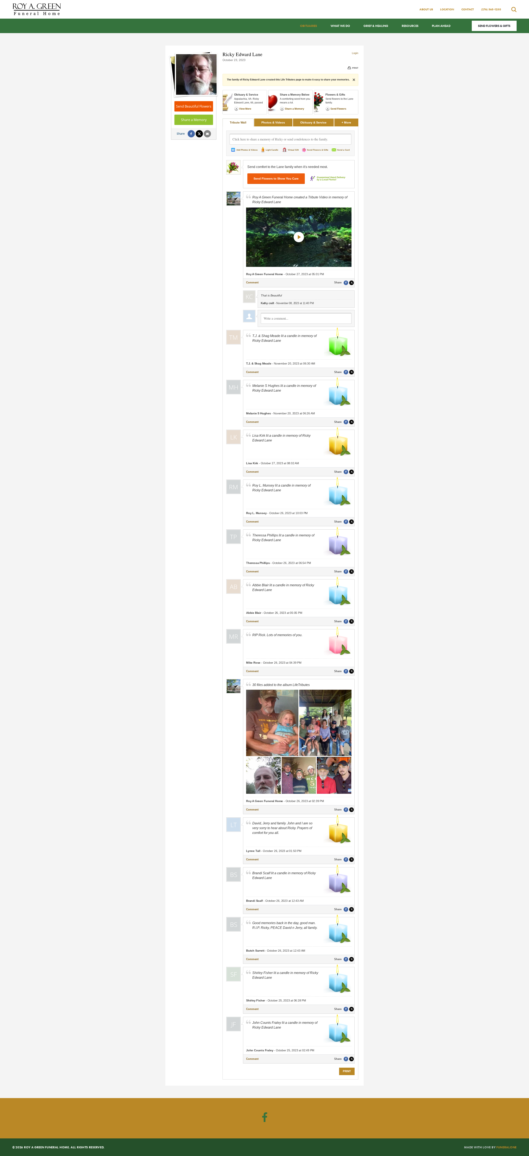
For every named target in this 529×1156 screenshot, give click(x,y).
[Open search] (514, 9)
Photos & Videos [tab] (273, 122)
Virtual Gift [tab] (293, 150)
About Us (426, 9)
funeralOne (506, 1147)
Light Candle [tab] (272, 150)
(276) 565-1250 (491, 9)
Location (447, 9)
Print (347, 1071)
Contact (467, 9)
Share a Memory (194, 120)
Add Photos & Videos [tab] (247, 150)
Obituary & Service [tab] (313, 122)
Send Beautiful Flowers (193, 106)
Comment (252, 282)
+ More (350, 122)
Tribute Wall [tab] (238, 122)
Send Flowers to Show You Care (276, 178)
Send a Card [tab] (343, 150)
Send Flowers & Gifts (494, 26)
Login (355, 53)
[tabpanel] (290, 603)
